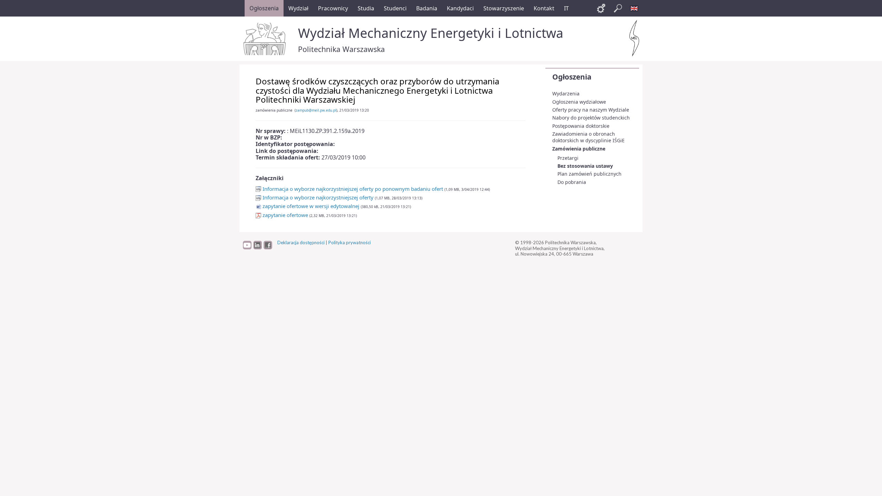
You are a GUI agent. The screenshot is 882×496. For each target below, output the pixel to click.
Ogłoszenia (572, 77)
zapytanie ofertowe (285, 214)
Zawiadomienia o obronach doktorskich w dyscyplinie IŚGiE (588, 137)
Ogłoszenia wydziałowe (579, 102)
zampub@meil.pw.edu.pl (316, 110)
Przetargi (567, 158)
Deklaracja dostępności (301, 242)
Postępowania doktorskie (580, 126)
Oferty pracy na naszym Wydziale (590, 109)
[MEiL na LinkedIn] (257, 248)
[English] (634, 8)
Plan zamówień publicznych (589, 173)
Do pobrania (571, 182)
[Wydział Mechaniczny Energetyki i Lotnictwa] (634, 38)
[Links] (601, 8)
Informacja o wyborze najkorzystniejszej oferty (317, 197)
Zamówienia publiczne (578, 148)
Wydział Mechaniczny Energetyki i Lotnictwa (430, 33)
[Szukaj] (617, 8)
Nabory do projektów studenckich (591, 117)
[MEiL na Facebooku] (268, 248)
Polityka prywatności (349, 242)
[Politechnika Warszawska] (265, 39)
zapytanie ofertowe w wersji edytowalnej (311, 206)
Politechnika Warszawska (341, 49)
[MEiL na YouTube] (247, 248)
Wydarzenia (566, 93)
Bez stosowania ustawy (585, 166)
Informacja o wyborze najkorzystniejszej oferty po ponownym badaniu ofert (352, 188)
